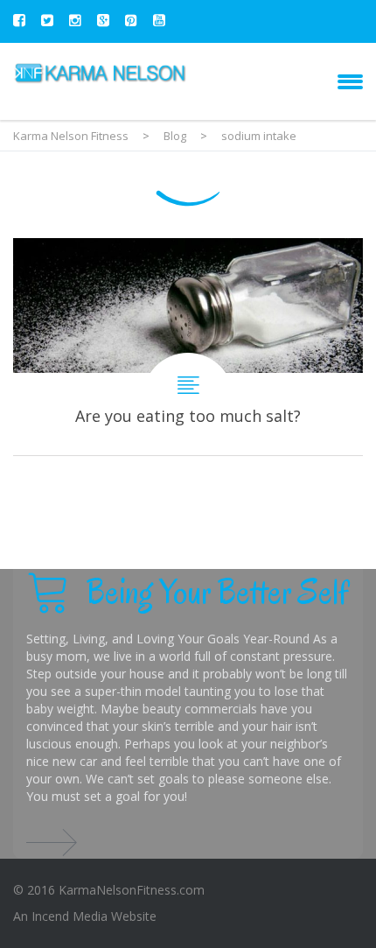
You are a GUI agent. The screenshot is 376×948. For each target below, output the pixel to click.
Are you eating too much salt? (188, 346)
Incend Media (69, 916)
